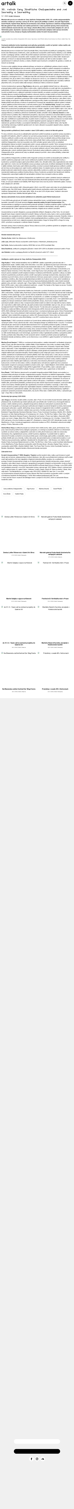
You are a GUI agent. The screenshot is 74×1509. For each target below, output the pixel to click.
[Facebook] (31, 1459)
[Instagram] (37, 1459)
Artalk (11, 16)
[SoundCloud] (42, 1459)
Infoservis (17, 16)
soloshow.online (30, 287)
